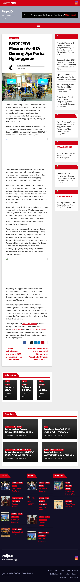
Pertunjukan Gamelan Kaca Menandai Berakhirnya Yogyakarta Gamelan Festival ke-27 (38, 354)
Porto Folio (63, 577)
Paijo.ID (7, 11)
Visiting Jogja (17, 329)
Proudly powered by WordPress (11, 573)
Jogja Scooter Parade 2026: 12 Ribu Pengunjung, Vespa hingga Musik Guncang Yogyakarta (66, 101)
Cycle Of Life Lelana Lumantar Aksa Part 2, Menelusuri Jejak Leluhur (66, 77)
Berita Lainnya (69, 36)
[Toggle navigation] (38, 25)
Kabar (8, 384)
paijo (45, 426)
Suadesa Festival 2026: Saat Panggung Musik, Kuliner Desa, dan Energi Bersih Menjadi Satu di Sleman (66, 64)
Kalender (69, 485)
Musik (16, 38)
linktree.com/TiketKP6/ (37, 329)
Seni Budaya (27, 449)
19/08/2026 (48, 458)
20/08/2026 (10, 458)
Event (11, 38)
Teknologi (15, 516)
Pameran (41, 384)
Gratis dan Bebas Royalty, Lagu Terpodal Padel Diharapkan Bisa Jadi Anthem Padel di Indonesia (66, 178)
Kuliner (62, 574)
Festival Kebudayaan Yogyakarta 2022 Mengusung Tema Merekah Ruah (14, 354)
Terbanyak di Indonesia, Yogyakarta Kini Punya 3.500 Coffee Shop (66, 205)
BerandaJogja (64, 147)
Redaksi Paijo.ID (25, 65)
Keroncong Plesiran (29, 324)
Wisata (68, 488)
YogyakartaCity (65, 196)
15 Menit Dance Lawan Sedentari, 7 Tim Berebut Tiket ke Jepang (66, 155)
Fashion (62, 570)
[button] (73, 25)
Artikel (8, 426)
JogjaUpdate (69, 167)
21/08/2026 (10, 435)
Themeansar (5, 575)
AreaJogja (68, 116)
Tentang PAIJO (73, 577)
